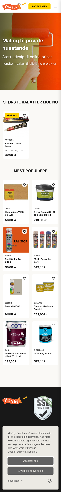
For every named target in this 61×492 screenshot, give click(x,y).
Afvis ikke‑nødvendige (30, 471)
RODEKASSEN (39, 6)
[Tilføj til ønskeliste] (24, 115)
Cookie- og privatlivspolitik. (22, 451)
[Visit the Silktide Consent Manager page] (49, 481)
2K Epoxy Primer (43, 353)
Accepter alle (30, 461)
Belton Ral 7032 (13, 306)
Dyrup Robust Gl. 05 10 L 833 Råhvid (45, 213)
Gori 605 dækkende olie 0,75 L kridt (15, 355)
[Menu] (55, 6)
